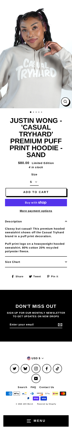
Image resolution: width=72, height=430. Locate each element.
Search (22, 387)
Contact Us (46, 387)
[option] (36, 54)
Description (13, 221)
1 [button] (31, 112)
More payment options (36, 210)
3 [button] (36, 112)
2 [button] (34, 112)
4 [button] (39, 112)
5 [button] (42, 112)
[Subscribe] (59, 324)
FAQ (33, 387)
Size (34, 174)
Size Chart (12, 261)
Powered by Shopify (46, 404)
